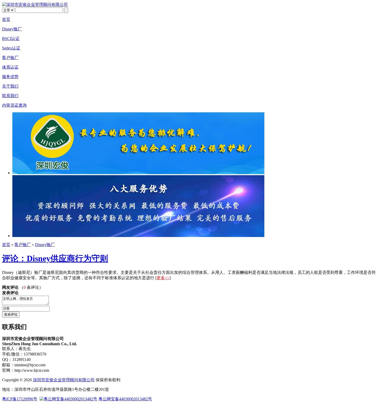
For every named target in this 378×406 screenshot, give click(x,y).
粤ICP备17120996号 (19, 399)
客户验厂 (10, 57)
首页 (6, 19)
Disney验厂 (12, 29)
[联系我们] (138, 173)
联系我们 (10, 96)
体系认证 (10, 67)
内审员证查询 (14, 105)
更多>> (163, 278)
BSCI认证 (11, 38)
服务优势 (10, 76)
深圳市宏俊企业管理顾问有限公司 (64, 380)
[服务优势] (138, 235)
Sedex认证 (11, 48)
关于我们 (10, 86)
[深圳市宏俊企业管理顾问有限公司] (35, 4)
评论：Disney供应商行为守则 (55, 258)
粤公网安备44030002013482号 (125, 399)
